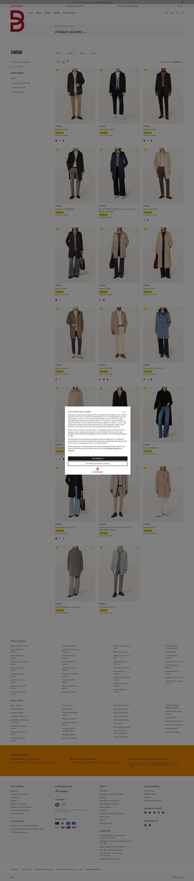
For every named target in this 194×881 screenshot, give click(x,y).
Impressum (71, 450)
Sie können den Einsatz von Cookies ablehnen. (93, 443)
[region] (98, 440)
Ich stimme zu (97, 458)
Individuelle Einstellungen (97, 463)
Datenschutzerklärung (113, 448)
